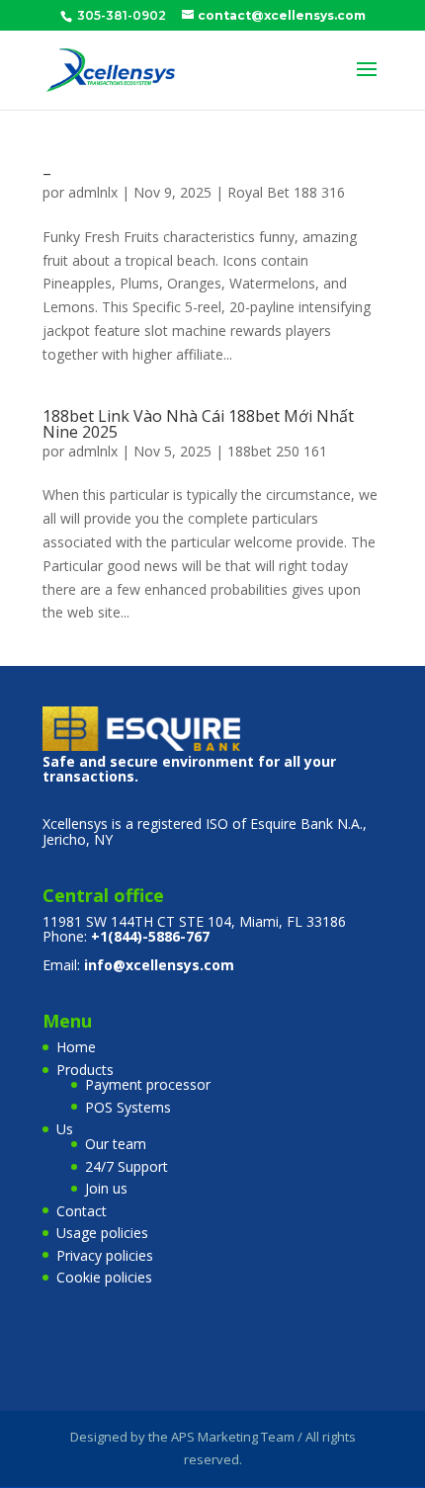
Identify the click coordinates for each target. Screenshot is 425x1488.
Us (64, 1128)
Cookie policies (104, 1277)
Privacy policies (104, 1255)
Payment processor (148, 1084)
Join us (106, 1188)
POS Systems (128, 1107)
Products (85, 1069)
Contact (81, 1210)
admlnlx (93, 192)
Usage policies (102, 1232)
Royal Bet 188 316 (286, 192)
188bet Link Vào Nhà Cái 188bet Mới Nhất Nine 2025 (198, 424)
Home (76, 1046)
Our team (115, 1143)
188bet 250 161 (277, 451)
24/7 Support (126, 1166)
